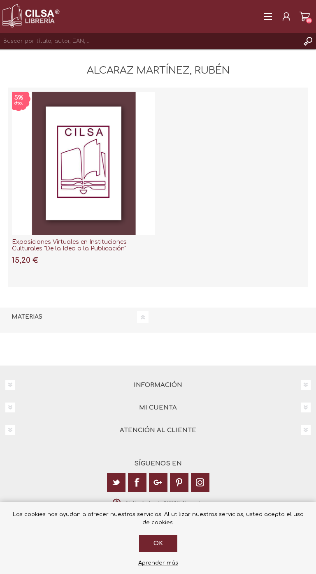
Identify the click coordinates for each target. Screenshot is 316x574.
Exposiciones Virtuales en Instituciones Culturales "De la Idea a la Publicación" (69, 245)
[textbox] (150, 41)
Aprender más (158, 563)
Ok (158, 543)
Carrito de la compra (304, 16)
